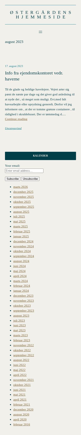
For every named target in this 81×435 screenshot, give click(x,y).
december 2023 (23, 295)
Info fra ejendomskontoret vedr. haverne (34, 75)
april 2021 (20, 399)
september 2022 (23, 355)
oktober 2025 (22, 201)
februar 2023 (21, 340)
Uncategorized (13, 128)
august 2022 (21, 360)
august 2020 (21, 414)
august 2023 (21, 315)
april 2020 (20, 419)
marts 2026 (20, 186)
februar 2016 (21, 424)
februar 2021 (21, 404)
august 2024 (21, 261)
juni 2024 (19, 266)
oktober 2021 (22, 384)
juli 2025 (19, 216)
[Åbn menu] (40, 31)
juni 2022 (19, 365)
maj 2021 (19, 394)
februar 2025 (21, 231)
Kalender (40, 155)
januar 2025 (21, 236)
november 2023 (23, 300)
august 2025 (21, 211)
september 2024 (23, 256)
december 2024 (23, 241)
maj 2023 (19, 330)
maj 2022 (19, 370)
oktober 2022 (22, 350)
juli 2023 (19, 320)
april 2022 (20, 375)
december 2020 (23, 409)
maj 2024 (19, 271)
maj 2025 (19, 221)
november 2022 (23, 345)
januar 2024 (21, 290)
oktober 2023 (22, 305)
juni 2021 (19, 389)
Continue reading (16, 119)
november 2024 (23, 246)
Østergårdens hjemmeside (42, 14)
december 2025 (23, 191)
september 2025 (23, 206)
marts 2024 (20, 281)
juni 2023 (19, 325)
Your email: (12, 165)
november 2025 (23, 196)
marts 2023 (20, 335)
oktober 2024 (22, 251)
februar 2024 (21, 285)
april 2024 (20, 276)
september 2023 (23, 310)
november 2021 (23, 380)
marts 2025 (20, 226)
